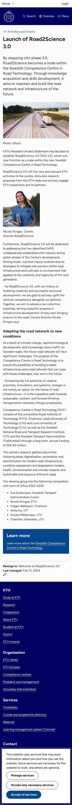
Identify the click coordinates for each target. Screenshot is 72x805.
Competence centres (17, 674)
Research (9, 605)
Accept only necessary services (32, 785)
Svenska (48, 16)
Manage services (22, 775)
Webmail (8, 722)
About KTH (10, 619)
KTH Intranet (11, 641)
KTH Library (10, 659)
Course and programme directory (24, 714)
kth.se (6, 3)
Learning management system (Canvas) (29, 729)
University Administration (19, 689)
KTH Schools (11, 667)
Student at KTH (13, 627)
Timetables (10, 707)
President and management (21, 682)
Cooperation (11, 612)
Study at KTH (11, 597)
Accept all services (24, 794)
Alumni (7, 634)
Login (65, 3)
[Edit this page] (4, 574)
